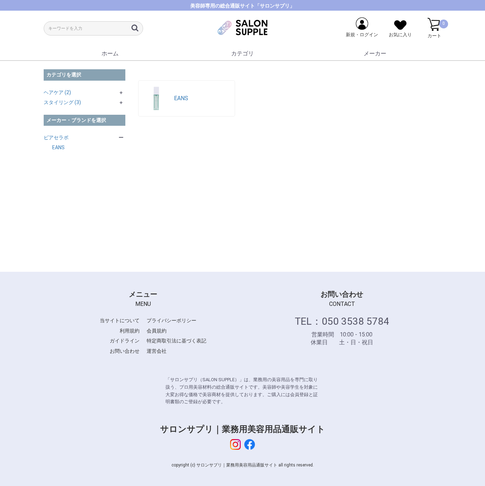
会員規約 (157, 331)
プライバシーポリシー (171, 320)
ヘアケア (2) (57, 92)
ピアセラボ (56, 137)
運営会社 (157, 351)
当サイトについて (120, 320)
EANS (58, 147)
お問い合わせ (125, 351)
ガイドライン (125, 341)
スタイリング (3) (62, 102)
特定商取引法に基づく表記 (176, 341)
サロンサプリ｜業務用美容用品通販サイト (242, 429)
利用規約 (130, 331)
